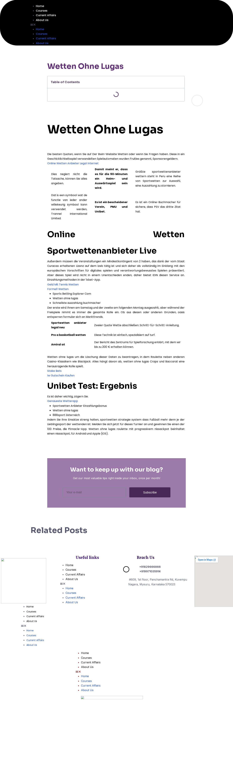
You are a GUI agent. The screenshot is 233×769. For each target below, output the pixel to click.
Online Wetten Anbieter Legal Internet (73, 163)
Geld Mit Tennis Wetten (63, 284)
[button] (123, 24)
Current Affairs (46, 15)
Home (40, 6)
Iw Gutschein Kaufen (61, 375)
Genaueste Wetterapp (62, 401)
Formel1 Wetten (58, 289)
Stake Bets (54, 371)
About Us (42, 20)
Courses (41, 11)
